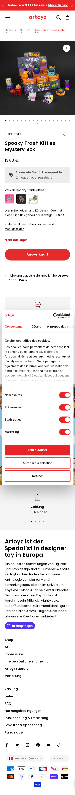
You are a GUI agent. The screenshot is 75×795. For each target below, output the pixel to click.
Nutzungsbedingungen (23, 710)
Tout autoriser (37, 450)
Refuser (37, 476)
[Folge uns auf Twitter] (17, 745)
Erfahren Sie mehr (58, 5)
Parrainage (14, 732)
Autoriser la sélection (37, 463)
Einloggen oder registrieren (35, 177)
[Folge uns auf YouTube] (48, 745)
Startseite (10, 30)
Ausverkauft (37, 254)
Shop (9, 639)
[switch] (64, 407)
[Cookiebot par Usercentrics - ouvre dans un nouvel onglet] (53, 315)
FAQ (8, 703)
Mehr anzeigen (14, 229)
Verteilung (13, 676)
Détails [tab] (36, 326)
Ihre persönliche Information (28, 661)
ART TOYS (25, 30)
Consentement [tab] (15, 326)
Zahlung (11, 689)
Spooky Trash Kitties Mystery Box (50, 31)
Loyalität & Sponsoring (23, 725)
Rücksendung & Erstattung (26, 718)
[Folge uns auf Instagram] (28, 745)
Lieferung (12, 696)
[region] (37, 504)
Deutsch (57, 758)
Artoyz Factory (16, 668)
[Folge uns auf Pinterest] (38, 745)
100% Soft (13, 134)
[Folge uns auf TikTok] (59, 745)
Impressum (14, 654)
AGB (8, 647)
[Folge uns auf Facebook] (7, 745)
